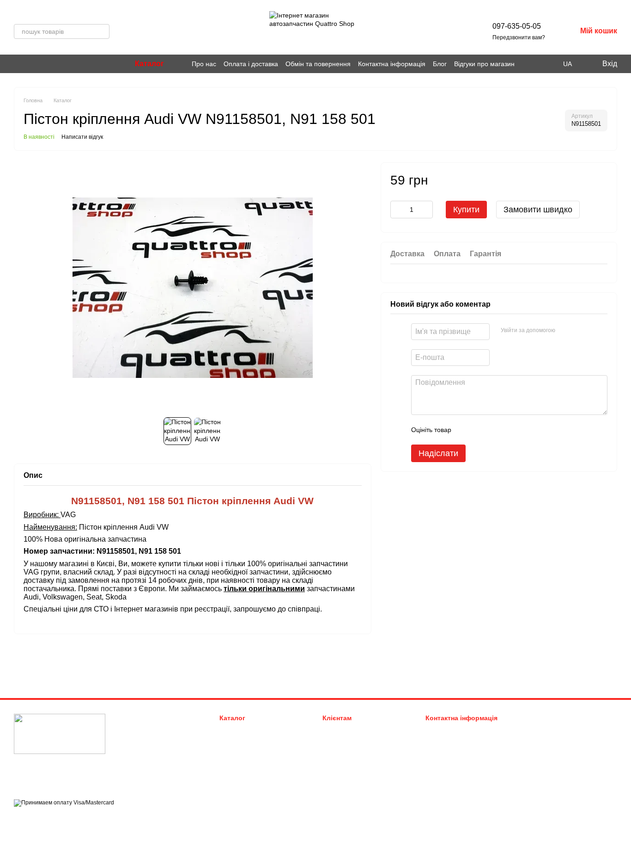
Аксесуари (234, 776)
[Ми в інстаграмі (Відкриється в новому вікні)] (17, 64)
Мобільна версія (44, 819)
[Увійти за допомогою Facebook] (565, 330)
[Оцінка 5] (525, 429)
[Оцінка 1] (466, 429)
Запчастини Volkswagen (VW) (260, 741)
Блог (440, 64)
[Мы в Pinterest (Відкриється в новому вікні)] (28, 64)
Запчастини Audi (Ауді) (251, 730)
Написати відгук (82, 137)
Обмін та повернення (318, 64)
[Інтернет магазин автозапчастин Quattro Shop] (59, 733)
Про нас (204, 64)
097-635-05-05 (516, 26)
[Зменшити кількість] (397, 209)
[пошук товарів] (102, 31)
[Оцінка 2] (481, 429)
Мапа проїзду (543, 774)
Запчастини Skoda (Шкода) (257, 753)
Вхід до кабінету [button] (345, 730)
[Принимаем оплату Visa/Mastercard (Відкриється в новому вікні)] (64, 802)
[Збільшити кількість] (425, 209)
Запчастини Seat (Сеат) (252, 764)
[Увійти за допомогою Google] (580, 330)
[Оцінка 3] (496, 429)
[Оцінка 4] (511, 429)
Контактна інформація (391, 64)
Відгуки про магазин (484, 64)
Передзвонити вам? (518, 37)
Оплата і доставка (251, 64)
